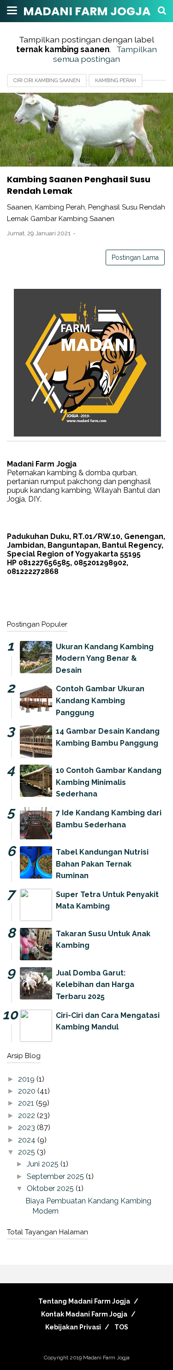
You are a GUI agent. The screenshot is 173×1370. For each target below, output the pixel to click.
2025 (27, 1152)
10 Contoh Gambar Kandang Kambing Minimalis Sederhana (108, 782)
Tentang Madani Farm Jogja (84, 1301)
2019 (27, 1079)
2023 (27, 1127)
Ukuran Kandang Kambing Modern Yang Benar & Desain (105, 658)
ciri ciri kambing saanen (46, 81)
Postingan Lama (135, 257)
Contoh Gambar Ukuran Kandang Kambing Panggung (100, 700)
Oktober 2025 (51, 1188)
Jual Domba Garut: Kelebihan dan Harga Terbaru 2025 (95, 985)
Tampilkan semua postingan (105, 54)
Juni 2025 (43, 1164)
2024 (27, 1140)
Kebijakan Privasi (73, 1327)
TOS (121, 1327)
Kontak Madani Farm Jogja (84, 1314)
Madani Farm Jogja (86, 11)
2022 (27, 1115)
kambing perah (115, 81)
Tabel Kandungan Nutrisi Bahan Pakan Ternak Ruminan (102, 864)
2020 (27, 1091)
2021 (27, 1103)
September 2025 (56, 1176)
